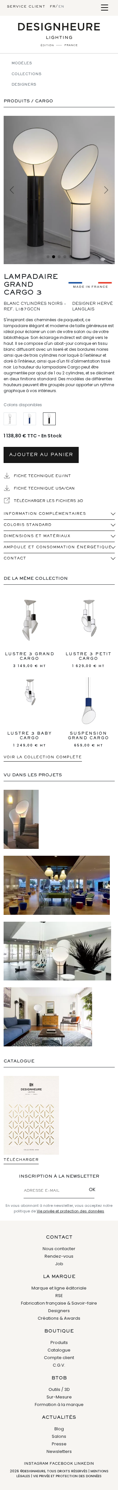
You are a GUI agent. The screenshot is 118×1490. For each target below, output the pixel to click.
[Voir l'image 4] (64, 256)
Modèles (21, 63)
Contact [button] (15, 558)
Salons (59, 1436)
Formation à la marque (59, 1404)
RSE (59, 1295)
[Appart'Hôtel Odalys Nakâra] (57, 951)
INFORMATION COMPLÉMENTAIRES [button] (45, 513)
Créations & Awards (59, 1318)
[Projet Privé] (21, 819)
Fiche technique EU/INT (41, 476)
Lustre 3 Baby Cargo (29, 739)
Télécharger (21, 1160)
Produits (59, 1342)
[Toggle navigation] (104, 8)
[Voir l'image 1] (48, 256)
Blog (59, 1429)
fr (52, 7)
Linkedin (84, 1463)
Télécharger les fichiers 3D (47, 501)
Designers (23, 84)
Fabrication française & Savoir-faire (59, 1303)
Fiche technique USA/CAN (43, 488)
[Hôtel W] (57, 885)
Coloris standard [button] (27, 525)
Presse (59, 1444)
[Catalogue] (31, 1115)
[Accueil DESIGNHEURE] (59, 34)
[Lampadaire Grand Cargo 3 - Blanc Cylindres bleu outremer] (29, 418)
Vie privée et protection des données (70, 1211)
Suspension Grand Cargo (88, 739)
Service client (26, 7)
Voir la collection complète (43, 757)
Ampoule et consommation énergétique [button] (58, 547)
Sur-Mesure (59, 1397)
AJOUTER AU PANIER (41, 455)
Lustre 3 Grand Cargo (29, 660)
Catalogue (59, 1350)
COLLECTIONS (26, 74)
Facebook (61, 1463)
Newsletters (59, 1451)
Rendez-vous (59, 1256)
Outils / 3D (59, 1389)
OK (92, 1189)
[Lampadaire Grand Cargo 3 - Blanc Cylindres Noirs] (49, 418)
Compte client (59, 1357)
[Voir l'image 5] (70, 256)
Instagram (36, 1463)
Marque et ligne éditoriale (59, 1288)
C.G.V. (59, 1365)
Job (59, 1264)
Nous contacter (59, 1249)
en (61, 7)
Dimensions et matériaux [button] (37, 536)
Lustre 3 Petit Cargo (88, 660)
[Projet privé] (48, 1016)
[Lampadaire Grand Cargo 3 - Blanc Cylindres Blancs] (10, 418)
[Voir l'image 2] (53, 256)
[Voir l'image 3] (59, 256)
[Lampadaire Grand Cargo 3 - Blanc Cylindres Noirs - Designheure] (59, 190)
